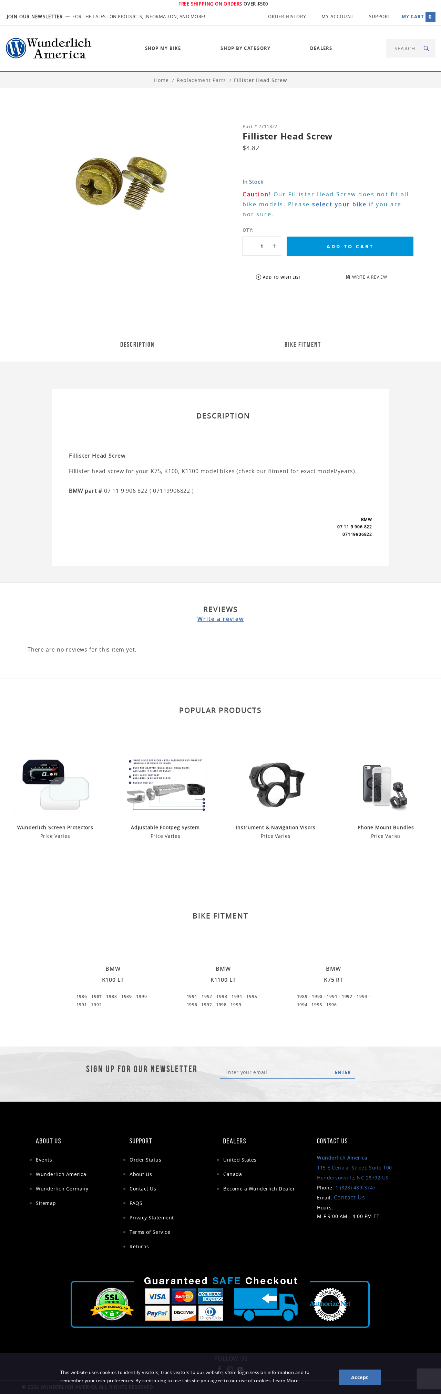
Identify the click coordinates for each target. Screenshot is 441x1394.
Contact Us (143, 1188)
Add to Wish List (282, 277)
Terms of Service (150, 1232)
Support (379, 16)
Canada (232, 1174)
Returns (139, 1246)
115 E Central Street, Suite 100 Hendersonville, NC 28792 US (354, 1167)
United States (240, 1159)
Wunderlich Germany (62, 1188)
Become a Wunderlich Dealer (259, 1188)
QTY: (248, 230)
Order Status (145, 1159)
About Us (141, 1174)
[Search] (426, 48)
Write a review (220, 619)
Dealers (321, 48)
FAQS (136, 1203)
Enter (343, 1072)
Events (44, 1159)
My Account (337, 16)
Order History (287, 16)
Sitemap (46, 1203)
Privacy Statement (152, 1217)
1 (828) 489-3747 (356, 1187)
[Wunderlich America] (49, 47)
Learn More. (286, 1381)
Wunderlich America (61, 1174)
